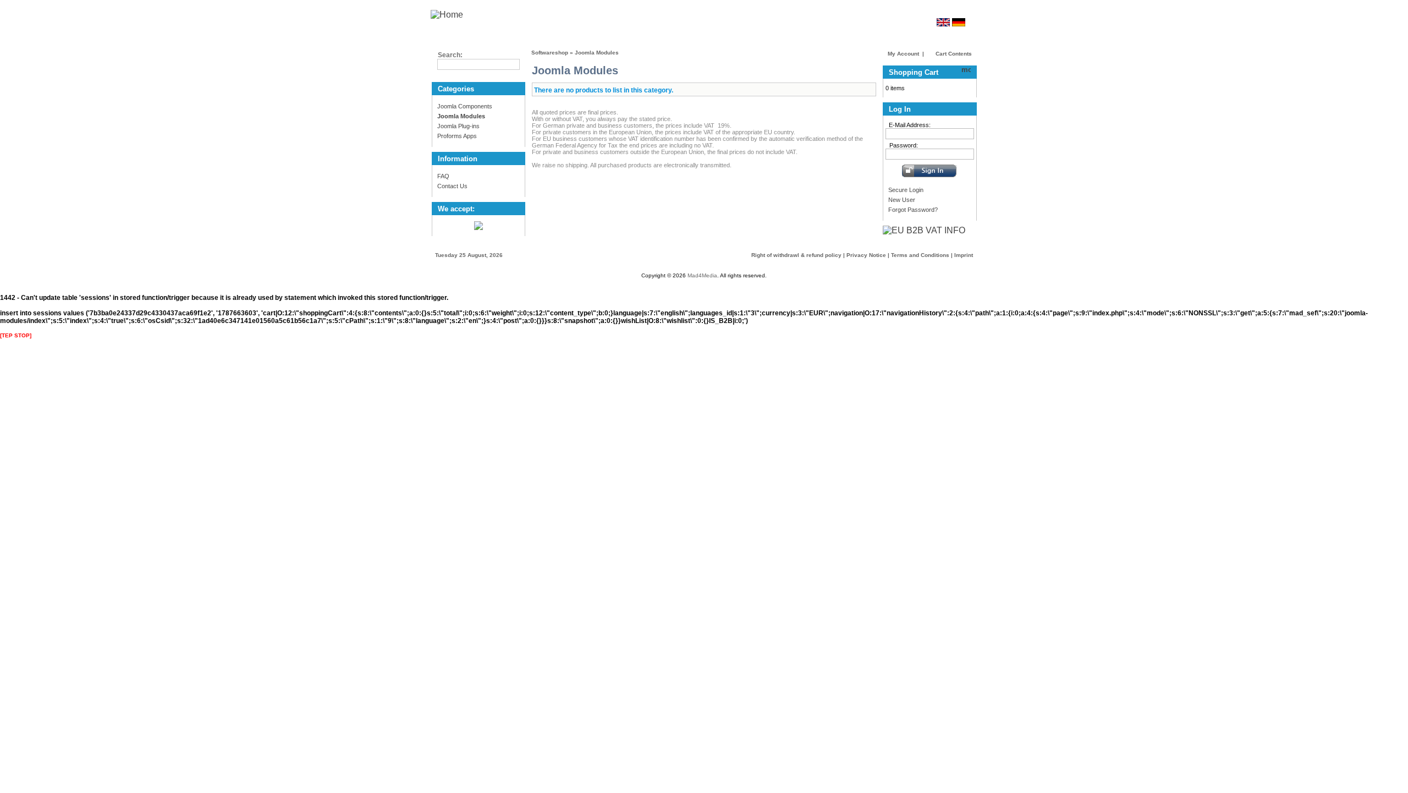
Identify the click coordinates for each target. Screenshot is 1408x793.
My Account (903, 54)
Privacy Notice (866, 255)
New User (901, 199)
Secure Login (905, 190)
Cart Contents (953, 54)
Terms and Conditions (920, 255)
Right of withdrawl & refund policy (796, 255)
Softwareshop (549, 53)
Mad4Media (702, 275)
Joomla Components (464, 106)
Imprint (963, 255)
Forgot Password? (913, 209)
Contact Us (452, 186)
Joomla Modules (597, 53)
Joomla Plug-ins (458, 126)
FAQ (443, 176)
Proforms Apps (457, 136)
